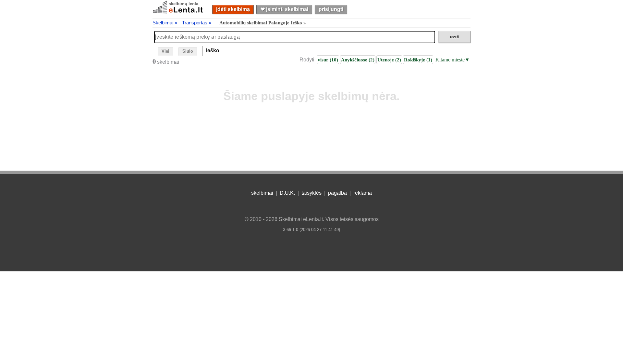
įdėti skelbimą (233, 9)
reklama (362, 193)
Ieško (212, 50)
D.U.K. (287, 193)
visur (328, 59)
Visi (165, 51)
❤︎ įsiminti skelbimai (284, 9)
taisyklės (311, 193)
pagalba (337, 193)
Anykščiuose (357, 59)
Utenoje (389, 59)
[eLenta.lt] (178, 12)
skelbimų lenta (183, 3)
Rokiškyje (418, 59)
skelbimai (262, 193)
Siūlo (187, 51)
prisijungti (331, 9)
